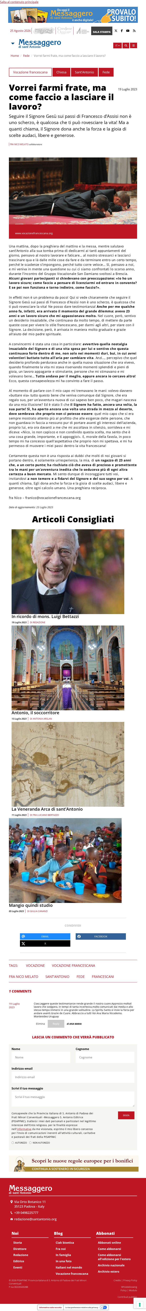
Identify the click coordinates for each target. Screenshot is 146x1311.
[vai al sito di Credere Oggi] (65, 31)
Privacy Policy (130, 1280)
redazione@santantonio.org (35, 1219)
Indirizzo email (22, 1069)
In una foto (64, 1261)
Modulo (133, 1290)
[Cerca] (125, 45)
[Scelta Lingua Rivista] (133, 45)
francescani (103, 976)
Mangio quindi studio (31, 905)
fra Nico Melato (23, 976)
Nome (16, 1049)
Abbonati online (109, 1243)
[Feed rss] (134, 31)
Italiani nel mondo (69, 1267)
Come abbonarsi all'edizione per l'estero (114, 1257)
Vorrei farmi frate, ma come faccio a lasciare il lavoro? (70, 56)
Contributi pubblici (127, 1297)
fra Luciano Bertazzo (46, 815)
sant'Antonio (57, 976)
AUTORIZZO (21, 1142)
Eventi (17, 1267)
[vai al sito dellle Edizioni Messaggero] (82, 31)
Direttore (19, 1249)
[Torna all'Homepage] (39, 43)
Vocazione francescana (30, 72)
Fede (26, 56)
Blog (58, 1233)
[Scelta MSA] (12, 43)
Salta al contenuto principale (19, 2)
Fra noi (61, 1249)
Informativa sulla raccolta (50, 1307)
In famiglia (63, 1255)
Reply (56, 1023)
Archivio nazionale (111, 1265)
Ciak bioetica (65, 1243)
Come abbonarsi (109, 1249)
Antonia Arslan (42, 718)
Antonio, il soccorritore (35, 712)
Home (15, 56)
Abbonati (105, 1233)
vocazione (35, 965)
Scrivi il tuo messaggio (27, 1088)
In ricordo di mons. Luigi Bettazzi (45, 616)
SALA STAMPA (102, 32)
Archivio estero (108, 1272)
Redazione (39, 622)
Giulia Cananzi (39, 911)
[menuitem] (30, 1249)
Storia (17, 1243)
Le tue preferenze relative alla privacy (81, 1307)
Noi (15, 1233)
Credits (117, 1280)
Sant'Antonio (84, 72)
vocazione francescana (73, 965)
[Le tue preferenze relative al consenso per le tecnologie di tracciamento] (139, 1304)
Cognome (82, 1049)
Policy (124, 1290)
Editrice (18, 1261)
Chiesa (61, 72)
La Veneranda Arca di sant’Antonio (47, 809)
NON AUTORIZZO (41, 1142)
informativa (24, 1129)
